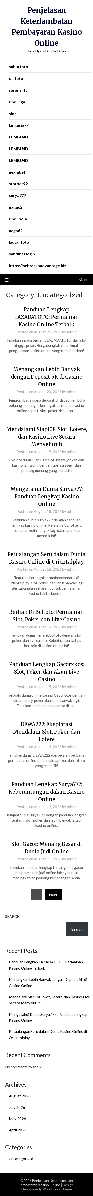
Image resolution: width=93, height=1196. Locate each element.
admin (72, 332)
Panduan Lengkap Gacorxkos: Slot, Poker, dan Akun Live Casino (46, 671)
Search (12, 916)
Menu (83, 279)
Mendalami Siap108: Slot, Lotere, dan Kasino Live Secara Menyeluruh (46, 436)
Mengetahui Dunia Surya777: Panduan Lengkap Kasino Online (46, 496)
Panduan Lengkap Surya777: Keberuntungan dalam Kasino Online (47, 791)
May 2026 (17, 1118)
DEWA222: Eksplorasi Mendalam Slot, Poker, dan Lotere (46, 731)
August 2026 (20, 1096)
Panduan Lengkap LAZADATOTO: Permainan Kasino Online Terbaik (46, 317)
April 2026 (18, 1130)
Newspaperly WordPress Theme (46, 1189)
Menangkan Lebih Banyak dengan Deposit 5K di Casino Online (46, 376)
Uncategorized (21, 1158)
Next (53, 895)
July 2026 (17, 1107)
